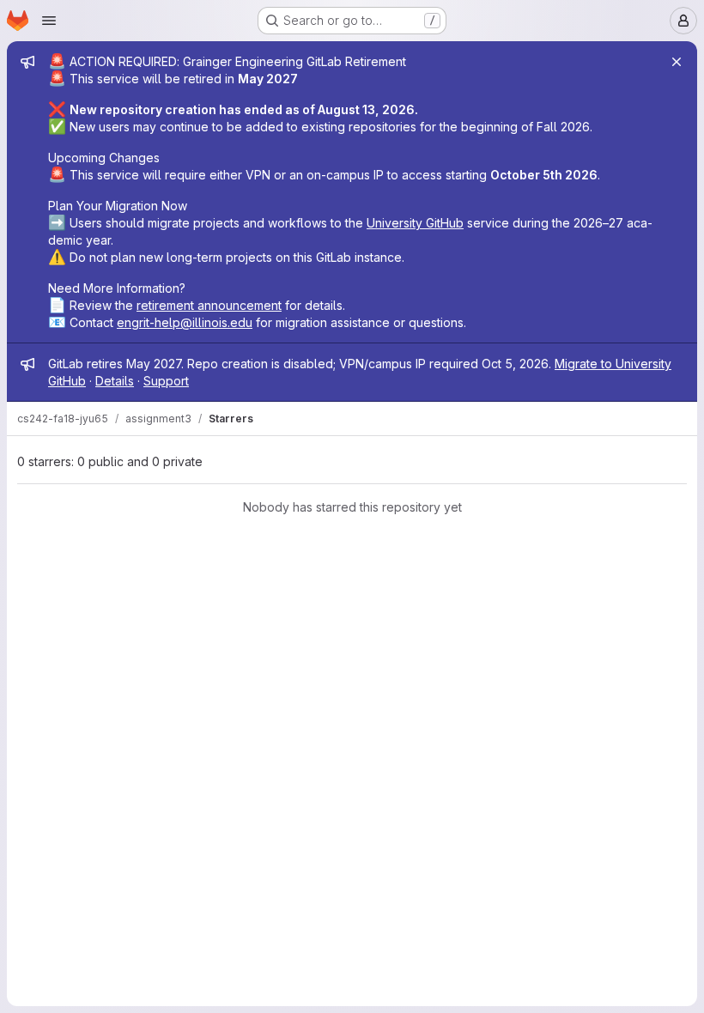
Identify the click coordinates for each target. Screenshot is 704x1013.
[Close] (676, 62)
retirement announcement (209, 305)
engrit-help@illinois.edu (184, 322)
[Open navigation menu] (49, 20)
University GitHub (415, 222)
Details (114, 380)
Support (166, 380)
